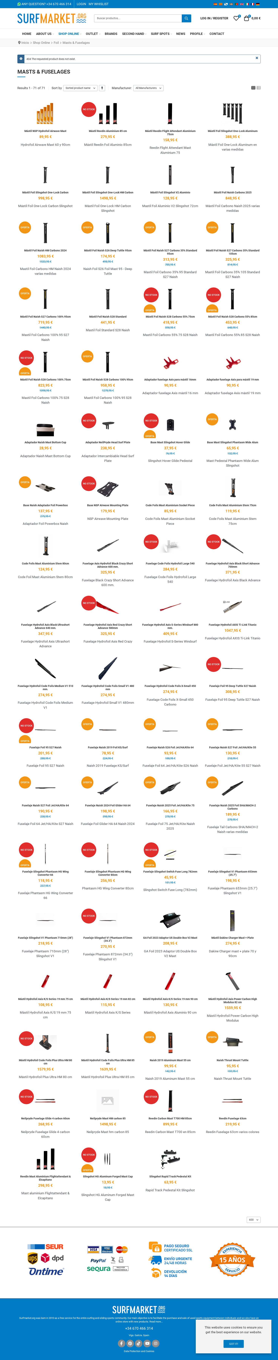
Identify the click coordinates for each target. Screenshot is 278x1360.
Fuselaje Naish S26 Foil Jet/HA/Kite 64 (170, 747)
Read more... (156, 1321)
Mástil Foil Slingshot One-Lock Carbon (45, 192)
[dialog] (233, 1336)
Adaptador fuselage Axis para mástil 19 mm (233, 379)
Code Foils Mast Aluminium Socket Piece (170, 505)
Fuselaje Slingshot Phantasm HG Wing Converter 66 (45, 873)
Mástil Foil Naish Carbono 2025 (233, 192)
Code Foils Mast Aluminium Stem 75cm (232, 505)
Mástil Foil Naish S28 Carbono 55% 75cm (170, 316)
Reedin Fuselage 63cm (232, 1118)
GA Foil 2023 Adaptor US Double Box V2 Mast (170, 937)
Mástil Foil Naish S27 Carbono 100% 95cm (45, 316)
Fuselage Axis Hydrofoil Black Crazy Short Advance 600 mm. (108, 565)
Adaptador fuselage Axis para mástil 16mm (170, 379)
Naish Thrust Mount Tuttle (232, 1060)
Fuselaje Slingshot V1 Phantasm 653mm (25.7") (232, 873)
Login (81, 4)
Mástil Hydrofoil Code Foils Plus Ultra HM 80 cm (45, 1062)
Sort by (57, 88)
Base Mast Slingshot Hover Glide (170, 442)
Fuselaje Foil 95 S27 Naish (45, 747)
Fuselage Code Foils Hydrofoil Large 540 (170, 563)
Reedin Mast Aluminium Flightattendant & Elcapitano (45, 1178)
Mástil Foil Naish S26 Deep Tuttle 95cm (108, 250)
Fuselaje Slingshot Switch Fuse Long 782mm (170, 871)
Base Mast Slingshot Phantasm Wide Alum (232, 442)
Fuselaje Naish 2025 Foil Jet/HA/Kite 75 (170, 805)
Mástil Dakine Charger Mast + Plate (232, 937)
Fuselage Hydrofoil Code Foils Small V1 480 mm (108, 687)
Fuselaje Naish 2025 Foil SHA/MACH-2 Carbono (232, 807)
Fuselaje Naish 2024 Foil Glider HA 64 (107, 805)
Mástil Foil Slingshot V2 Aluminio (170, 192)
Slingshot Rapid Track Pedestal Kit (170, 1176)
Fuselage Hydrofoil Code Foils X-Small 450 (170, 685)
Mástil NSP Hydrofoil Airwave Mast (45, 131)
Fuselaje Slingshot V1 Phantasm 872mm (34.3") (107, 939)
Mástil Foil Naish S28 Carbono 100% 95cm (108, 379)
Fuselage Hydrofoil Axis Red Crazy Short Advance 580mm (108, 626)
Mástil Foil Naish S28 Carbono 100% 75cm (45, 379)
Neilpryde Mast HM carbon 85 (108, 1118)
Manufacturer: (122, 88)
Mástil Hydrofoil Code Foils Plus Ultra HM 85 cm (107, 1062)
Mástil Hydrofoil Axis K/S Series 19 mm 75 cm (45, 999)
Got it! (233, 1343)
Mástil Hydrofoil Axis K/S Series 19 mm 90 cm (170, 999)
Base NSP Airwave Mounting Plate (107, 505)
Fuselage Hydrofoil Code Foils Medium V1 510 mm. (45, 687)
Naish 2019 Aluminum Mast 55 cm (170, 1060)
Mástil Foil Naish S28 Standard (108, 316)
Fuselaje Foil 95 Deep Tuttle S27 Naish (232, 685)
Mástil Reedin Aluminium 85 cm (108, 131)
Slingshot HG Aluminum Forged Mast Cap (108, 1176)
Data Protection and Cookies (139, 1351)
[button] (236, 18)
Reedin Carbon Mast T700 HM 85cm (170, 1118)
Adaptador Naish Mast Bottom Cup (45, 442)
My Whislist (99, 4)
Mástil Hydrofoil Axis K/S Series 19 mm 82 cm (108, 999)
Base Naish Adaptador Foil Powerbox (45, 505)
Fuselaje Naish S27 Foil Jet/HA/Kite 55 (232, 747)
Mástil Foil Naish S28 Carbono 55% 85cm (232, 316)
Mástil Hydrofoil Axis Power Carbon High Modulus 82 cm (232, 1000)
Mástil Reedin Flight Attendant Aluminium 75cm (170, 132)
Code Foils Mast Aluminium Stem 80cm (45, 563)
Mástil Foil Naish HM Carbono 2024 (45, 250)
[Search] (186, 18)
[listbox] (80, 88)
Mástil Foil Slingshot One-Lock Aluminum (233, 131)
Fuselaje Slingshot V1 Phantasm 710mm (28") (45, 937)
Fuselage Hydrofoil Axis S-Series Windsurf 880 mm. (170, 626)
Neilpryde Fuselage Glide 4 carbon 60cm (45, 1118)
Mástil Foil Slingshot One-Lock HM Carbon (107, 192)
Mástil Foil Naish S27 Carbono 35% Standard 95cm (170, 252)
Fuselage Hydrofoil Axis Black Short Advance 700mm (233, 565)
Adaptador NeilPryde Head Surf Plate (107, 442)
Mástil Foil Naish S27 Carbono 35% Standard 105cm (232, 252)
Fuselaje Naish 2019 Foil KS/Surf (108, 747)
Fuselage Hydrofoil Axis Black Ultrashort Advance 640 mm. (45, 626)
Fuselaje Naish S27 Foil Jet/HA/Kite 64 (45, 805)
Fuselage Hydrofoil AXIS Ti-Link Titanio (232, 624)
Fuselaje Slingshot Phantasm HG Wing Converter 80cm (108, 873)
